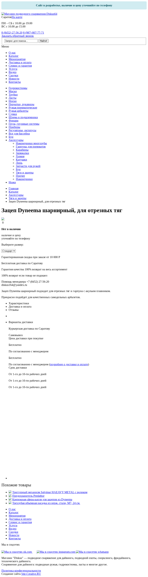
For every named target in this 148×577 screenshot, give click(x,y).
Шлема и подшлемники (23, 117)
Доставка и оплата (20, 62)
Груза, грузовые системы (24, 123)
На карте (17, 17)
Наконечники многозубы (31, 143)
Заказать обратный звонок (17, 35)
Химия (20, 156)
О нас (12, 52)
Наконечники (24, 179)
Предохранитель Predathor (28, 495)
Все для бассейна (19, 133)
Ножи (12, 182)
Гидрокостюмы (18, 88)
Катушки (21, 159)
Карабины (22, 149)
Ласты (12, 97)
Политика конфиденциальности (21, 570)
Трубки (13, 94)
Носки (13, 101)
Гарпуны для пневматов (31, 146)
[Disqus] (78, 434)
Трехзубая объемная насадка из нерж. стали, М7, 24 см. (46, 503)
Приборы (14, 127)
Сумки (13, 114)
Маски (13, 91)
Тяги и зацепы (25, 172)
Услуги (13, 68)
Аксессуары (16, 140)
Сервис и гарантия (20, 65)
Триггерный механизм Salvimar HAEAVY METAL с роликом (49, 492)
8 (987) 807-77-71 (33, 32)
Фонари (13, 120)
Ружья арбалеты (18, 110)
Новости (14, 78)
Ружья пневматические (23, 107)
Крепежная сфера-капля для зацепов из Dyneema (42, 499)
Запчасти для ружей (28, 166)
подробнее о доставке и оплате (69, 364)
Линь (19, 162)
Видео (12, 72)
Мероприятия (17, 59)
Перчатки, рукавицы (21, 104)
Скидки (13, 75)
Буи (11, 136)
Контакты (15, 81)
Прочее (20, 175)
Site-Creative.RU (31, 573)
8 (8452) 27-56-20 (11, 32)
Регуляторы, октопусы (22, 130)
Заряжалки (22, 153)
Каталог (14, 55)
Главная (13, 188)
